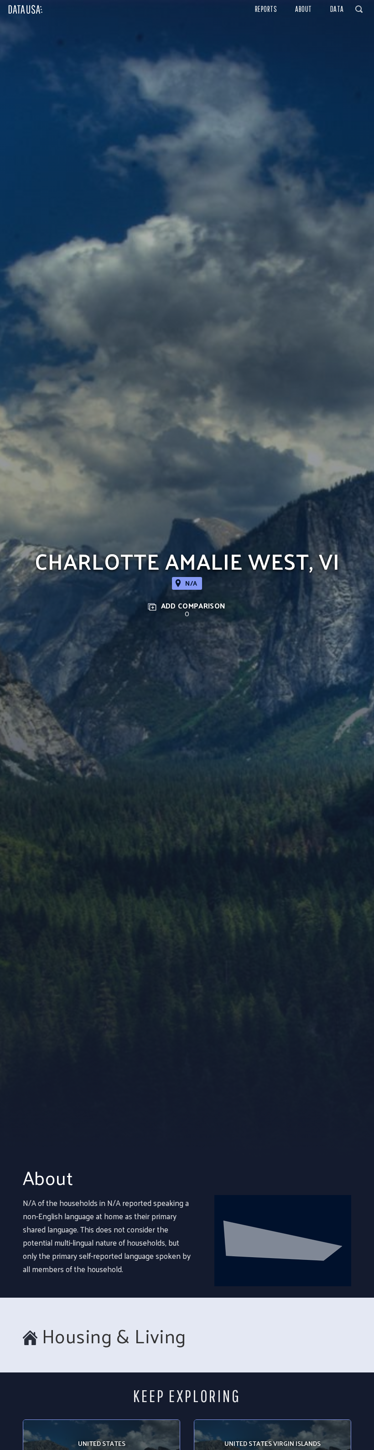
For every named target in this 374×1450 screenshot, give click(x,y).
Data (337, 9)
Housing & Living (114, 1335)
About (303, 9)
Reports (266, 9)
